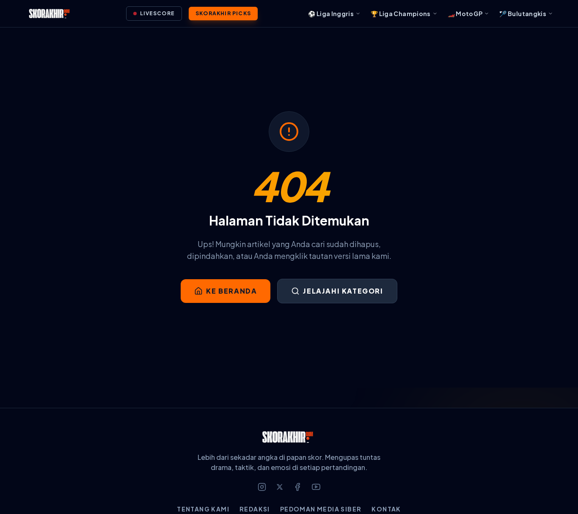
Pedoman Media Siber (321, 509)
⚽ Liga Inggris (331, 13)
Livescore (157, 13)
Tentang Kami (203, 509)
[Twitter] (279, 487)
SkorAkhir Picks (223, 13)
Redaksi (254, 509)
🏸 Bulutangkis (522, 13)
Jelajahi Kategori (343, 290)
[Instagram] (262, 487)
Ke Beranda (231, 290)
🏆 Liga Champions (401, 13)
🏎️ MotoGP (465, 13)
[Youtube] (316, 487)
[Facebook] (297, 487)
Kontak (386, 509)
